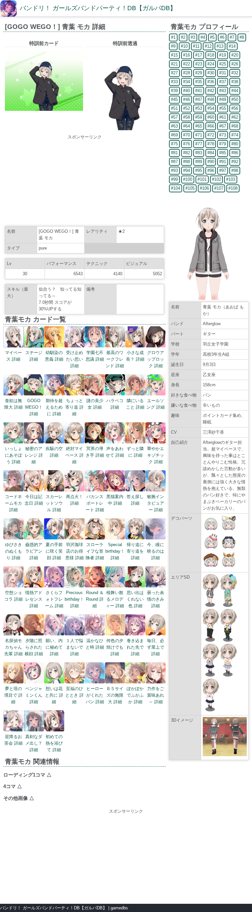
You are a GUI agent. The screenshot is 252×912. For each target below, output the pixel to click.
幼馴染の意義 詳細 (54, 356)
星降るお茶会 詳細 (13, 740)
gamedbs (119, 907)
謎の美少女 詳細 (94, 404)
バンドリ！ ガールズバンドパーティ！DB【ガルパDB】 (98, 8)
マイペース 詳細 (13, 356)
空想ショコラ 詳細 (13, 596)
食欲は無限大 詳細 (13, 404)
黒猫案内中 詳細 (114, 500)
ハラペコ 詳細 (114, 404)
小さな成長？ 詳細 (135, 356)
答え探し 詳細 (135, 500)
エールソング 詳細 (155, 404)
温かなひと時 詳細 (95, 644)
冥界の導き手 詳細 (95, 452)
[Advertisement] (84, 181)
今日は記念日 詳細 (34, 500)
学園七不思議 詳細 (95, 356)
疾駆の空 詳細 (54, 452)
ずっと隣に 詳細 (135, 452)
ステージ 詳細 (33, 356)
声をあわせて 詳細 (115, 452)
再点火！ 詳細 (74, 500)
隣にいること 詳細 (135, 404)
